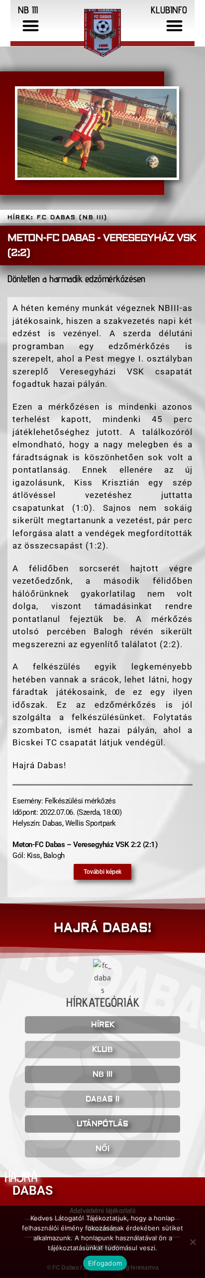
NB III (102, 1074)
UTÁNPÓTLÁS (102, 1124)
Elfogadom (105, 1263)
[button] (31, 25)
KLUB (102, 1049)
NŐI (102, 1149)
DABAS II (102, 1099)
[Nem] (193, 1242)
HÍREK (102, 1025)
